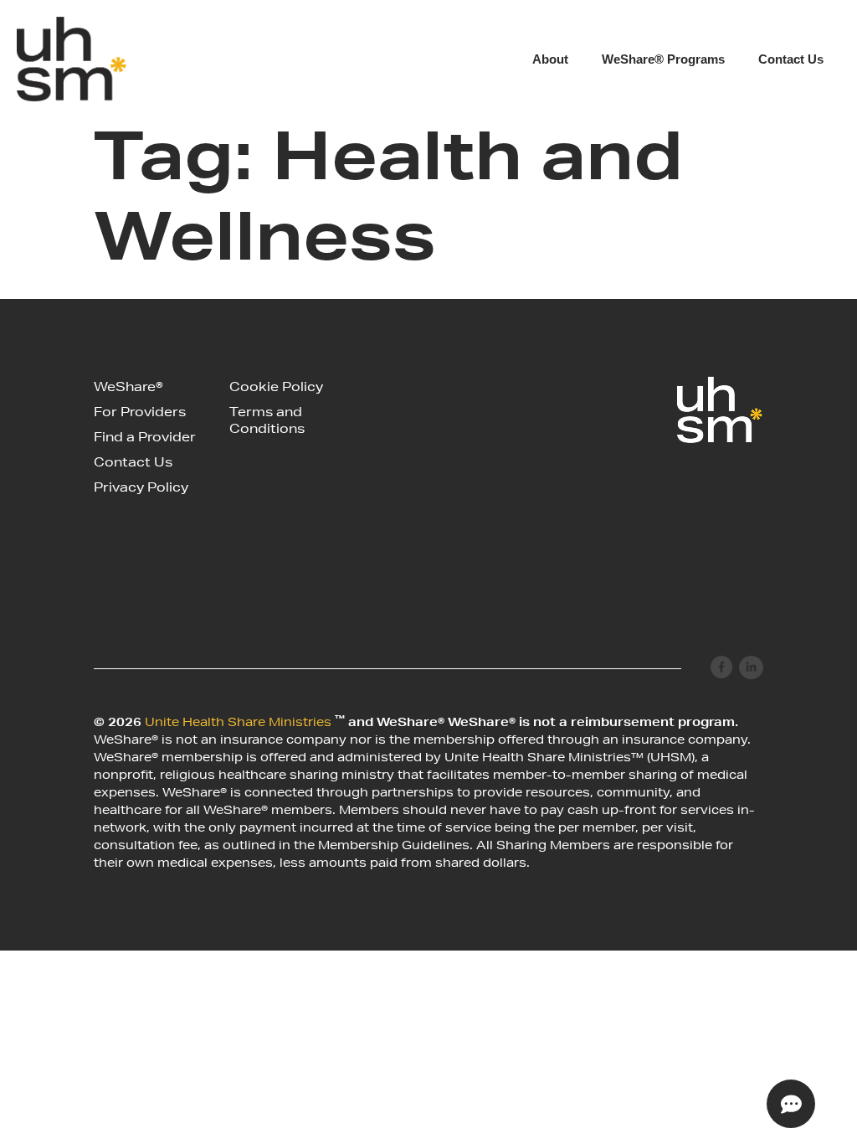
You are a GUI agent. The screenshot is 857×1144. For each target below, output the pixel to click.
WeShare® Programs (663, 59)
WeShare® (128, 388)
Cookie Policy (276, 388)
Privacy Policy (141, 488)
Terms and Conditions (267, 421)
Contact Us (791, 59)
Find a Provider (145, 438)
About (550, 59)
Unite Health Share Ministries (240, 723)
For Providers (140, 413)
